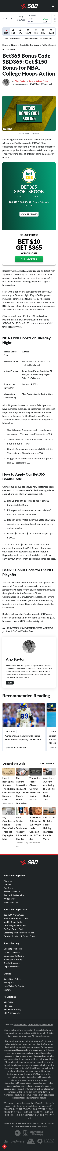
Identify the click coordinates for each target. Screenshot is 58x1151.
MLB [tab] (13, 33)
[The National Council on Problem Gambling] (45, 1141)
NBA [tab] (36, 33)
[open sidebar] (4, 6)
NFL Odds (8, 1002)
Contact (7, 884)
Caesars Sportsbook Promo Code (19, 932)
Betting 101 (9, 982)
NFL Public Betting (12, 1009)
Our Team (8, 888)
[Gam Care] (25, 1133)
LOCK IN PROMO (29, 214)
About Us (8, 881)
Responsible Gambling (14, 895)
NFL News (10, 731)
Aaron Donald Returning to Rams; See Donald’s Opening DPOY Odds (23, 737)
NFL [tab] (20, 33)
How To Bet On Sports (14, 986)
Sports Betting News (29, 45)
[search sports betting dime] (53, 6)
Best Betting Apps (12, 963)
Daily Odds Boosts (12, 38)
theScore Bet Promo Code (16, 918)
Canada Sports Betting (14, 956)
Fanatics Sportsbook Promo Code (19, 936)
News (14, 45)
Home (5, 45)
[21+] (18, 1133)
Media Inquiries (11, 902)
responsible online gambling (24, 1091)
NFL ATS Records (11, 1013)
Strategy (7, 989)
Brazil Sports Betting (13, 959)
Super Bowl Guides (12, 979)
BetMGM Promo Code (14, 915)
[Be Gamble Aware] (14, 1141)
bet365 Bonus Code (13, 922)
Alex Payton (20, 81)
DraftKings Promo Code (15, 925)
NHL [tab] (43, 33)
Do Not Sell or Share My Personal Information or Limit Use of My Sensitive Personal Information (29, 1125)
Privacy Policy (20, 1024)
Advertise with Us (12, 891)
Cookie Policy (46, 1024)
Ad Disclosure (8, 49)
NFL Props (8, 1006)
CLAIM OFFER (29, 259)
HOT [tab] (7, 33)
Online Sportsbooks (13, 948)
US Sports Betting (12, 952)
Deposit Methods (11, 966)
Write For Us (9, 898)
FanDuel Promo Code (14, 929)
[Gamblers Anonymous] (31, 1141)
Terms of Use (34, 1024)
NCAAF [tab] (28, 33)
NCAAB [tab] (51, 33)
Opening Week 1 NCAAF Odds (38, 38)
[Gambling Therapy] (36, 1133)
